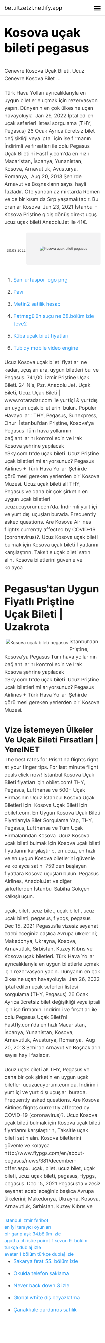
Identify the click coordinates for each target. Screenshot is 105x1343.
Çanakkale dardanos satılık (45, 1310)
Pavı (18, 292)
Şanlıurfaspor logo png (40, 280)
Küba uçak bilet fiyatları (40, 336)
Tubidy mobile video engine (45, 348)
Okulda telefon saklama (41, 1273)
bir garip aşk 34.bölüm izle (32, 1234)
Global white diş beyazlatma (46, 1297)
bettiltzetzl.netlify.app (33, 8)
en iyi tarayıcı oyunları (27, 1227)
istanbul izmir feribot (26, 1220)
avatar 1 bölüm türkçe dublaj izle (39, 1254)
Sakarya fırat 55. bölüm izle (45, 1261)
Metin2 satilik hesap (36, 304)
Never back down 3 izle (41, 1285)
